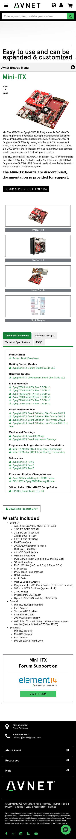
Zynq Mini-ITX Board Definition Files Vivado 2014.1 (38, 413)
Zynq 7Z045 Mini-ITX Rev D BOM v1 (30, 390)
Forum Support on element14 (26, 189)
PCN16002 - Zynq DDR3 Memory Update (32, 481)
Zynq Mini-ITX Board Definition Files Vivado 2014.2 (38, 416)
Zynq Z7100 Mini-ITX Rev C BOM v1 (30, 400)
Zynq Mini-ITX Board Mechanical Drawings (33, 439)
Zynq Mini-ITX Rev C (22, 462)
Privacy (8, 807)
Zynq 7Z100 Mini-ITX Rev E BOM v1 (30, 397)
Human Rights (60, 804)
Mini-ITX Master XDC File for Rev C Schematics (36, 449)
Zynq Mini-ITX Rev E (22, 468)
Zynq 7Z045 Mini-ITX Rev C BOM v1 (30, 387)
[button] (66, 830)
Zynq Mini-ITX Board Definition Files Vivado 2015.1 (38, 420)
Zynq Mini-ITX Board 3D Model (27, 436)
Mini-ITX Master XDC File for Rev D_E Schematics (38, 452)
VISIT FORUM (38, 694)
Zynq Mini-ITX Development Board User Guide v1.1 (38, 377)
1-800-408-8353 (21, 734)
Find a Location (20, 725)
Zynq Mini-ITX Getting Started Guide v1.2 (33, 368)
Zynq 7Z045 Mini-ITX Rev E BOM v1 (30, 394)
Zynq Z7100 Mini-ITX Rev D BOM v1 (30, 403)
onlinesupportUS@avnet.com (27, 737)
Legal (28, 807)
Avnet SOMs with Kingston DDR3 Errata (32, 478)
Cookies (19, 807)
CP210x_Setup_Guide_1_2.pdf (27, 491)
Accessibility (39, 807)
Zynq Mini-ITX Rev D (22, 465)
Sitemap (52, 807)
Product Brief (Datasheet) (25, 358)
